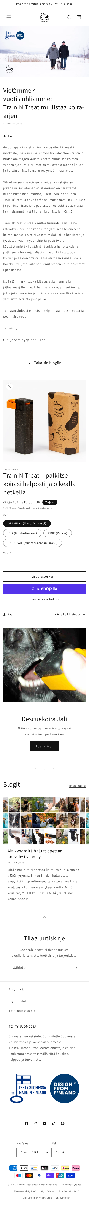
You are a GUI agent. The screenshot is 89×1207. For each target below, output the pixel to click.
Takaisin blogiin (48, 362)
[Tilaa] (75, 968)
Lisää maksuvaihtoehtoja (44, 599)
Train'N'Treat (23, 1184)
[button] (8, 17)
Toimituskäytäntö (69, 1191)
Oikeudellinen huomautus (37, 1197)
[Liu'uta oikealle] (54, 917)
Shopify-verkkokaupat (44, 1184)
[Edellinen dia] (35, 769)
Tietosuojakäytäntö (22, 1011)
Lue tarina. (44, 746)
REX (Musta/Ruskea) (22, 533)
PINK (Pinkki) (57, 533)
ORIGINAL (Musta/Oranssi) (27, 523)
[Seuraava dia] (54, 769)
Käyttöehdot (17, 1001)
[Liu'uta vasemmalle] (35, 917)
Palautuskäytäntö (71, 1184)
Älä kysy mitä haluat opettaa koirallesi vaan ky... (35, 853)
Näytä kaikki (77, 786)
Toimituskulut (25, 508)
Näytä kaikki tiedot (67, 614)
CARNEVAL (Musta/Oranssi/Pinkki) (32, 543)
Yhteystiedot (63, 1197)
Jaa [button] (10, 136)
